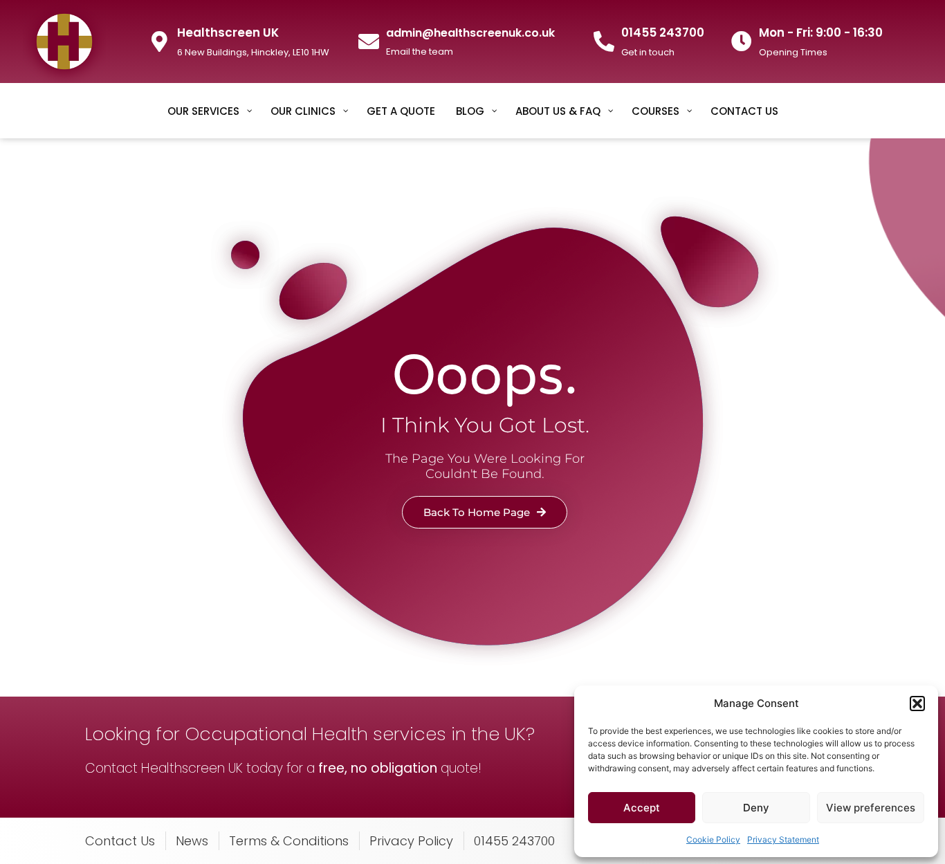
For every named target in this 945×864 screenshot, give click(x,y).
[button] (917, 703)
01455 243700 (662, 32)
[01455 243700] (604, 41)
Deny (756, 807)
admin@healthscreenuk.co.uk (470, 33)
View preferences (870, 807)
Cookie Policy (713, 839)
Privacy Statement (783, 839)
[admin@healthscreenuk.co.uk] (368, 41)
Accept (641, 807)
